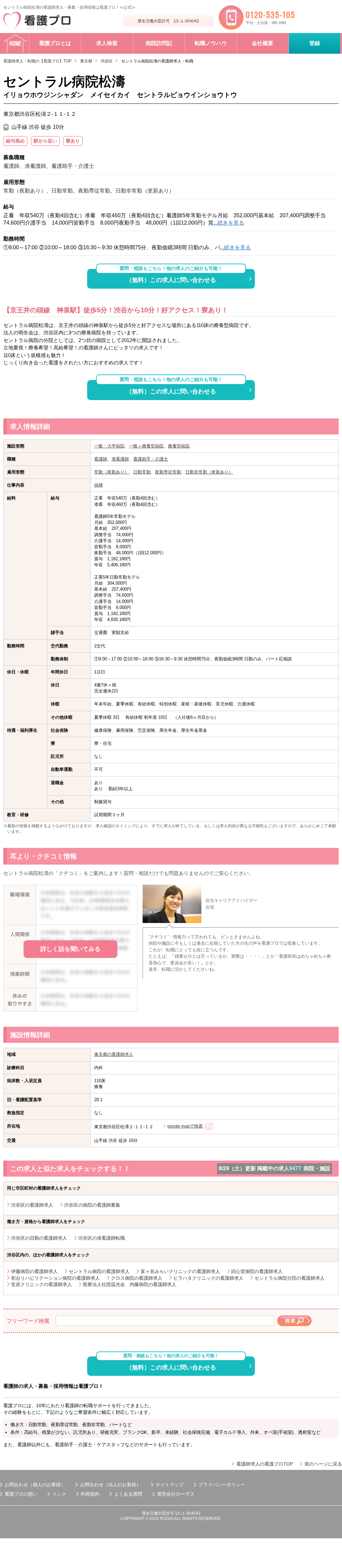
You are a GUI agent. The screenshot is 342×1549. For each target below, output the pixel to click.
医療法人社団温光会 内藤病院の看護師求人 (129, 1284)
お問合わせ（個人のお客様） (35, 1484)
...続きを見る (228, 223)
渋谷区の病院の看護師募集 (92, 1205)
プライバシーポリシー (221, 1484)
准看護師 (120, 458)
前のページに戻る (323, 1464)
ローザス (185, 1494)
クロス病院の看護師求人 (136, 1278)
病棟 (98, 485)
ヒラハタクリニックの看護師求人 (208, 1278)
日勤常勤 (142, 472)
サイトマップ (170, 1484)
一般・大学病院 (109, 445)
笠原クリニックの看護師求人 (41, 1284)
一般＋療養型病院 (146, 445)
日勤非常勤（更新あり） (209, 472)
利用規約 (90, 1494)
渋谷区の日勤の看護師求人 (39, 1238)
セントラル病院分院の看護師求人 (289, 1278)
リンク (59, 1494)
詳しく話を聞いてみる (70, 949)
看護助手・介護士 (150, 458)
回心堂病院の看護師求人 (257, 1271)
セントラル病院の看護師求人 (99, 1271)
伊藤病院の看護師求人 (34, 1271)
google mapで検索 (185, 1126)
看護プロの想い (21, 1494)
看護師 (100, 458)
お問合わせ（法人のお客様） (110, 1484)
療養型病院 (179, 445)
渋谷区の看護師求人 (32, 1205)
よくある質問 (128, 1494)
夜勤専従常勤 (168, 472)
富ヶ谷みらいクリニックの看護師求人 (180, 1271)
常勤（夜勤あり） (111, 472)
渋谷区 (107, 61)
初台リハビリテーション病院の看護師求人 (55, 1278)
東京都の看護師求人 (113, 1054)
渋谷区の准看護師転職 (101, 1238)
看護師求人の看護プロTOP (264, 1464)
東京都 (86, 61)
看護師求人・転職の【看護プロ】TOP (37, 61)
